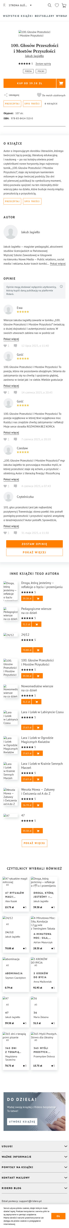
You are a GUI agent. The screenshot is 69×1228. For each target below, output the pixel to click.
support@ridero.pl (30, 1201)
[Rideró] (4, 5)
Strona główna (20, 5)
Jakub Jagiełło (34, 56)
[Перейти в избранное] (56, 5)
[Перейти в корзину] (64, 5)
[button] (50, 95)
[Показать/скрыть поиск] (49, 5)
